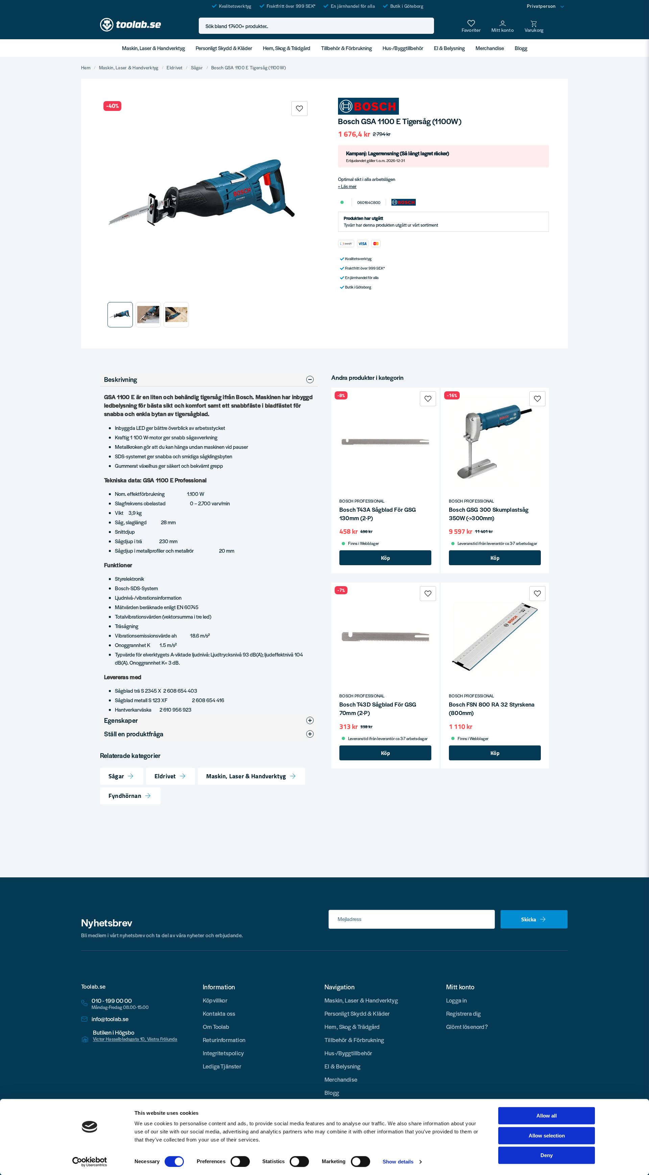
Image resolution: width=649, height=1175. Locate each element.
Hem (86, 67)
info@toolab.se (110, 1019)
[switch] (240, 1161)
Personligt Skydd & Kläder (224, 47)
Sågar (197, 67)
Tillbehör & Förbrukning (346, 47)
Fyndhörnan (125, 796)
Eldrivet (174, 67)
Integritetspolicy (223, 1053)
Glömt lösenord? (467, 1026)
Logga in (456, 1000)
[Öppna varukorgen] (534, 25)
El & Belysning (449, 47)
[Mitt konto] (502, 25)
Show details (398, 1162)
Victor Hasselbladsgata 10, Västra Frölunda (135, 1039)
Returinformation (224, 1040)
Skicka (528, 919)
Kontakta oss (219, 1013)
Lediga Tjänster (222, 1066)
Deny (546, 1155)
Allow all (546, 1116)
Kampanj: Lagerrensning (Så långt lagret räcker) (397, 156)
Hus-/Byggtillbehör (403, 47)
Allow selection (547, 1135)
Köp (385, 557)
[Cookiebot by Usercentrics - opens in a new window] (89, 1162)
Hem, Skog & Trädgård (286, 47)
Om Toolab (216, 1026)
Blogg (521, 47)
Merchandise (490, 47)
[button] (427, 26)
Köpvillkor (215, 1000)
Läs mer (349, 186)
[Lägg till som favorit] (471, 25)
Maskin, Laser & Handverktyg (153, 47)
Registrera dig (463, 1013)
